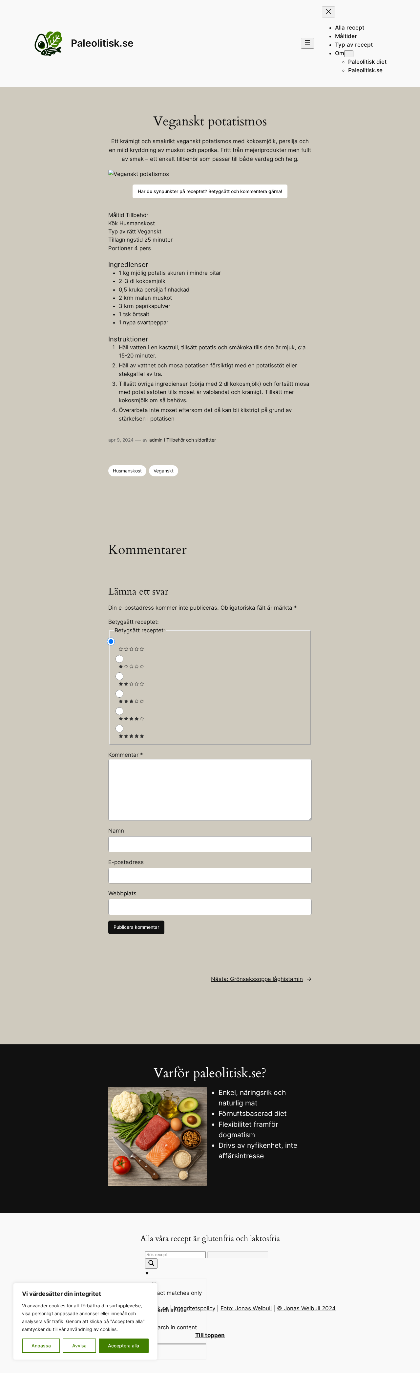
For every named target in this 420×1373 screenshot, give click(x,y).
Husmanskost (127, 470)
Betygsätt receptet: (133, 622)
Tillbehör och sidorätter (191, 440)
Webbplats (122, 893)
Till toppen (210, 1335)
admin (155, 440)
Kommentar (125, 755)
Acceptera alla (123, 1345)
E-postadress (126, 862)
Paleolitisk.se (102, 43)
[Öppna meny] (307, 43)
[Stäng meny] (328, 12)
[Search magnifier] (151, 1263)
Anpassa (41, 1345)
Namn (116, 830)
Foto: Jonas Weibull (246, 1308)
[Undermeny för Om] (348, 53)
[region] (85, 1321)
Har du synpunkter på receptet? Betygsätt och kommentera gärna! (210, 191)
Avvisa (79, 1345)
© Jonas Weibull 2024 (306, 1308)
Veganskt (164, 470)
